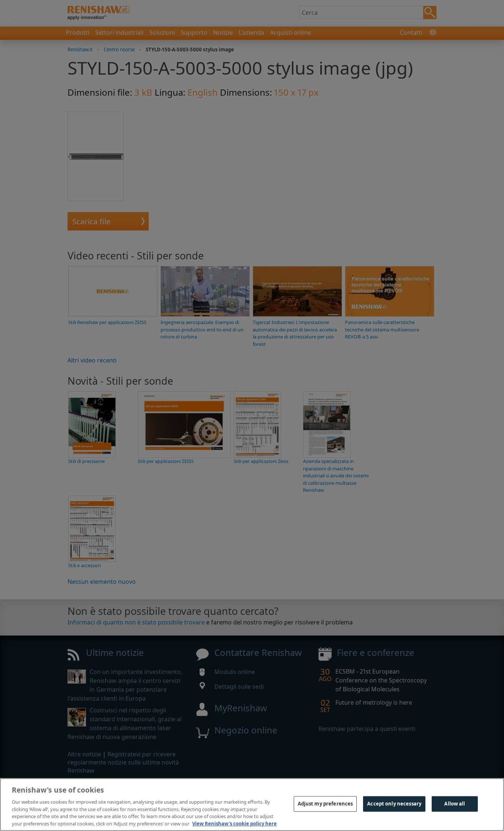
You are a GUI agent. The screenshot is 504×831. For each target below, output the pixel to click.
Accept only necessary (394, 803)
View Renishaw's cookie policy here (234, 823)
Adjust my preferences (325, 803)
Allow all (454, 803)
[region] (252, 804)
